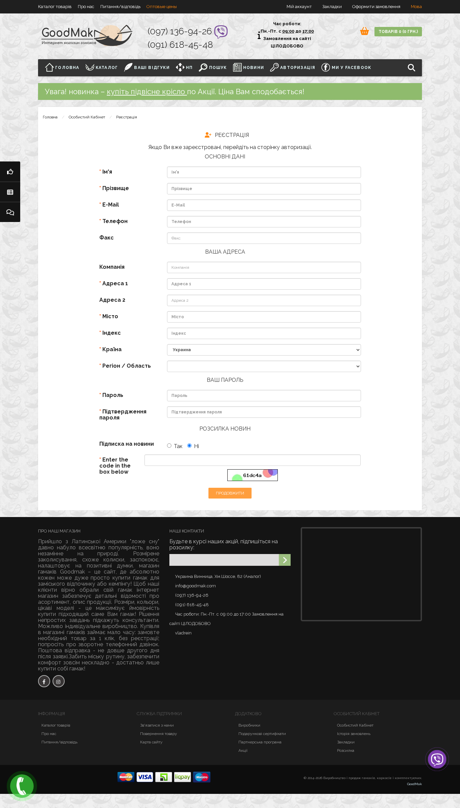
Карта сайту (151, 742)
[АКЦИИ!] (10, 171)
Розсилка (345, 750)
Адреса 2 (112, 300)
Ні (196, 446)
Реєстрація (126, 117)
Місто (110, 316)
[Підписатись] (285, 560)
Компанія (112, 267)
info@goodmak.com (195, 585)
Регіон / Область (126, 366)
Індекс (111, 333)
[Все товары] (10, 192)
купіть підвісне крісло (147, 91)
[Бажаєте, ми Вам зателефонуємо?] (22, 786)
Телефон (115, 221)
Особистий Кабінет (87, 117)
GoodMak (414, 784)
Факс (106, 237)
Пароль (112, 395)
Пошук (217, 67)
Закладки (346, 742)
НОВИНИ (253, 67)
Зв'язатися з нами (157, 725)
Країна (112, 349)
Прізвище (115, 188)
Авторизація (297, 67)
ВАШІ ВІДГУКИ (151, 67)
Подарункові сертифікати (262, 733)
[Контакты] (10, 212)
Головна (66, 67)
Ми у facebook (350, 67)
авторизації (296, 147)
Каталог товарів (55, 6)
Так (178, 446)
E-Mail (110, 204)
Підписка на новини (126, 444)
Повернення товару (158, 733)
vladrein (183, 632)
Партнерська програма (260, 742)
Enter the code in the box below (115, 465)
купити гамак (129, 578)
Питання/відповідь (120, 6)
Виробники (249, 725)
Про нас (86, 6)
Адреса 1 (115, 283)
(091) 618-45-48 (180, 44)
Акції (243, 750)
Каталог (106, 67)
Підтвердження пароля (122, 414)
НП (189, 67)
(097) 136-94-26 (181, 31)
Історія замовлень (353, 733)
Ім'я (107, 172)
